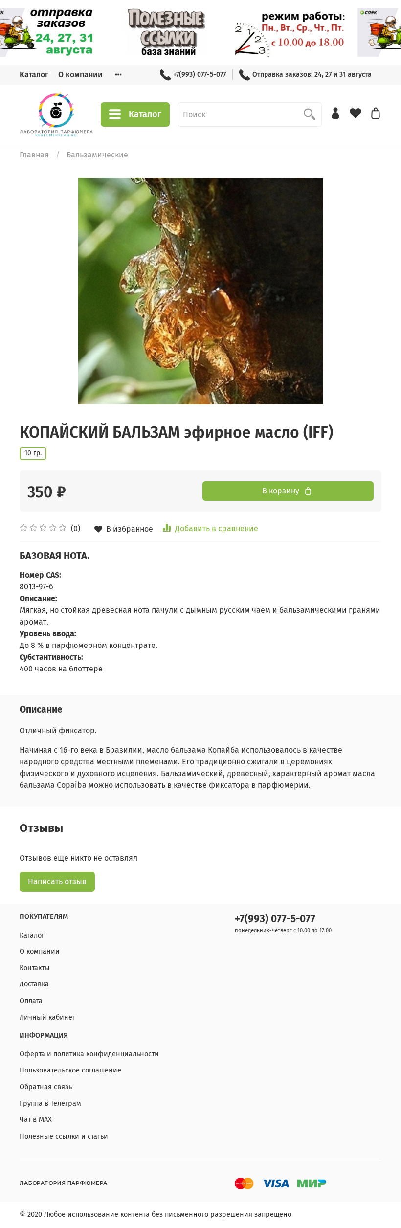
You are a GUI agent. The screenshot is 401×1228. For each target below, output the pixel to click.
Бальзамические (97, 154)
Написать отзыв (57, 881)
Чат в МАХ (36, 1120)
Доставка (34, 984)
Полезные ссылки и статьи (64, 1136)
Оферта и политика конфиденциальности (89, 1054)
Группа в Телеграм (50, 1103)
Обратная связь (46, 1087)
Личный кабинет (47, 1017)
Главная (34, 154)
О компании (80, 74)
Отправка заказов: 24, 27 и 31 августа (312, 74)
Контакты (35, 968)
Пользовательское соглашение (70, 1070)
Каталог (34, 74)
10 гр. (33, 453)
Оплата (31, 1001)
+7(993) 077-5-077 (199, 74)
